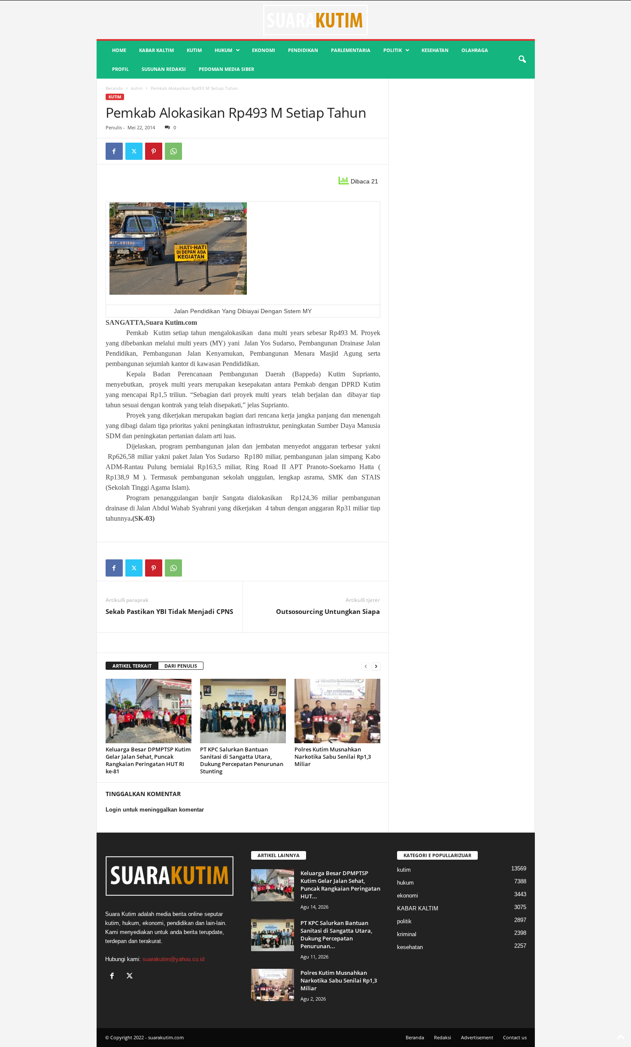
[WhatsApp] (173, 151)
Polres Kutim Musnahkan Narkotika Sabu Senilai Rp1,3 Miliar (332, 756)
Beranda (114, 88)
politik (392, 50)
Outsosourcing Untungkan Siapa (328, 611)
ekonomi (263, 50)
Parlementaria (350, 50)
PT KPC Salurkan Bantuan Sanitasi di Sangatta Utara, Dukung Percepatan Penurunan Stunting (241, 760)
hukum (223, 50)
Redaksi (442, 1037)
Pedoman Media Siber (226, 69)
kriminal (406, 934)
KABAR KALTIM (156, 50)
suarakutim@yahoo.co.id (173, 959)
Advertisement (477, 1037)
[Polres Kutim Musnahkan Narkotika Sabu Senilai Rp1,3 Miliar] (337, 711)
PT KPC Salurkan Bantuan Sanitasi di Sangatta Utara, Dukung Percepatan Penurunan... (336, 934)
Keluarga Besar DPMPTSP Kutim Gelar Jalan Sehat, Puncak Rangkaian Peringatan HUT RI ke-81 (148, 760)
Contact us (515, 1037)
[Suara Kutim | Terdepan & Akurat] (316, 19)
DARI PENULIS (180, 665)
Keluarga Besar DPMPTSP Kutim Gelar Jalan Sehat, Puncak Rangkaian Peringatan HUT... (340, 884)
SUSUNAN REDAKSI (164, 69)
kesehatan (435, 50)
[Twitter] (134, 151)
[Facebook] (114, 151)
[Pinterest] (153, 151)
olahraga (474, 50)
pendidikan (303, 50)
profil (120, 69)
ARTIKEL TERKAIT (132, 665)
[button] (522, 59)
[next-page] (376, 666)
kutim (194, 50)
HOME (119, 50)
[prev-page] (365, 666)
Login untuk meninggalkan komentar (155, 809)
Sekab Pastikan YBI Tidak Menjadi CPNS (169, 611)
